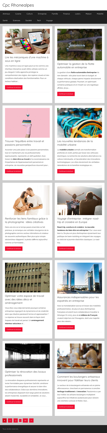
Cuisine (18, 14)
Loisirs (77, 14)
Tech (39, 20)
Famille (55, 14)
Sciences (16, 20)
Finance (66, 14)
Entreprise (42, 14)
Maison (89, 14)
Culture (30, 14)
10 (25, 420)
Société (28, 20)
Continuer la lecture (14, 87)
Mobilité (100, 14)
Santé (5, 20)
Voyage (49, 20)
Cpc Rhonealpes (18, 5)
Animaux (6, 14)
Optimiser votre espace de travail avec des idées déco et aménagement (24, 299)
